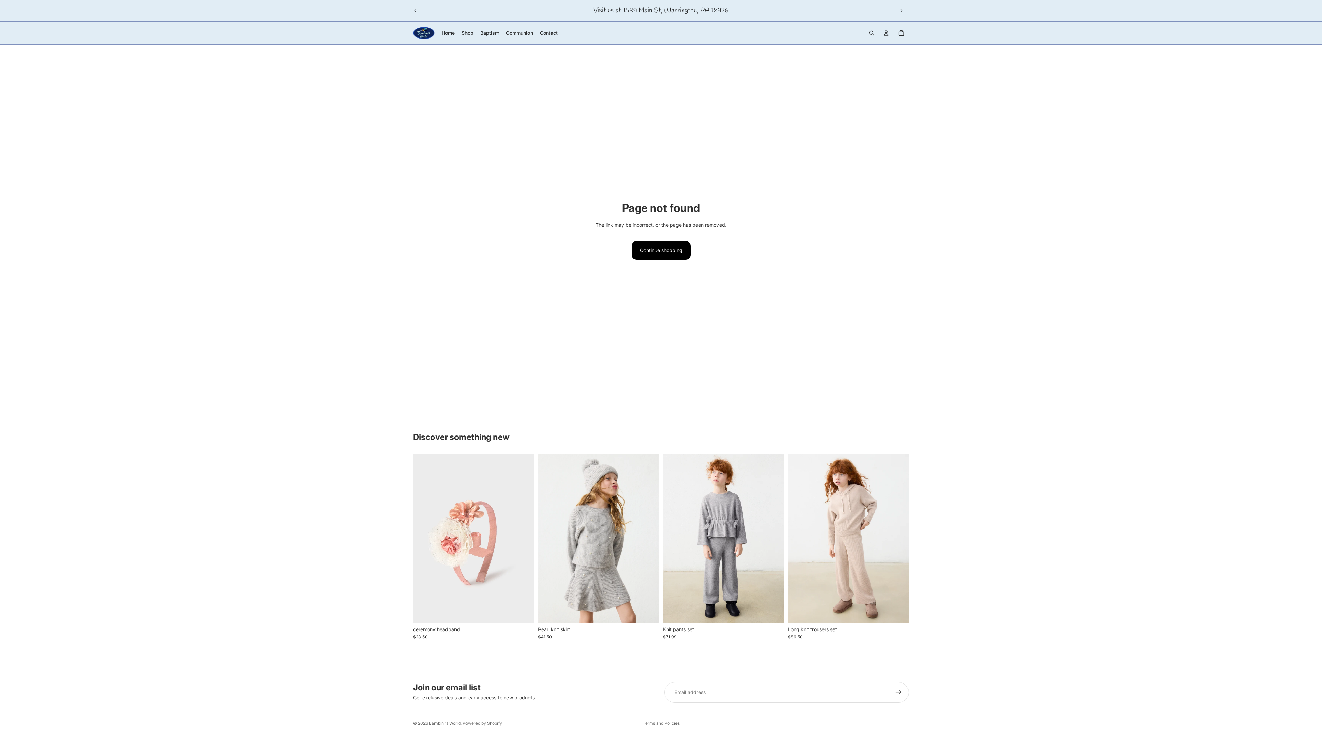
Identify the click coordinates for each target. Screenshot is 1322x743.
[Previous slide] (415, 10)
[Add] (523, 612)
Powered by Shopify (482, 723)
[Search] (871, 33)
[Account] (886, 33)
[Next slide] (901, 10)
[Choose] (648, 612)
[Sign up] (898, 692)
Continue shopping (661, 250)
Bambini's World (445, 723)
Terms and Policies (661, 723)
